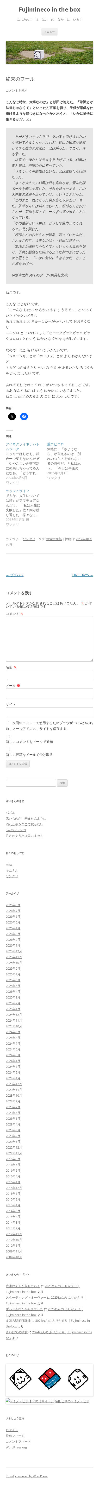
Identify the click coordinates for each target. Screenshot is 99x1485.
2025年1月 (13, 1009)
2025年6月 (13, 980)
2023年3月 (13, 1130)
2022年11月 (14, 1153)
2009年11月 (14, 1251)
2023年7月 (13, 1107)
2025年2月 (13, 1003)
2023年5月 (13, 1118)
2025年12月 (14, 951)
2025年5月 (13, 986)
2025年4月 (13, 991)
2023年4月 (13, 1124)
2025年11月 (14, 957)
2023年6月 (13, 1113)
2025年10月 (14, 963)
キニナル (12, 870)
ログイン (12, 1430)
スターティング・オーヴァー (26, 1297)
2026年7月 (13, 911)
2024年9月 (13, 1032)
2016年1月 (13, 1182)
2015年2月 (13, 1199)
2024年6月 (13, 1049)
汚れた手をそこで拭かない (24, 824)
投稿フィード (15, 1436)
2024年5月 (13, 1055)
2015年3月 (13, 1193)
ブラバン (15, 575)
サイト (11, 704)
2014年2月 (13, 1228)
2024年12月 (14, 1014)
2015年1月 (13, 1205)
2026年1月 (13, 945)
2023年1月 (13, 1141)
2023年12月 (14, 1084)
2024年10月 (14, 1026)
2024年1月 (13, 1078)
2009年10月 (14, 1257)
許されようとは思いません (24, 836)
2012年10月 (14, 1240)
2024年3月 (13, 1066)
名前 (11, 667)
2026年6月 (13, 916)
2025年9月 (13, 968)
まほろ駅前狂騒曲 (18, 1320)
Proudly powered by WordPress (27, 1476)
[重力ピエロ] (67, 461)
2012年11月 (14, 1234)
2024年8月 (13, 1038)
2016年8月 (13, 1159)
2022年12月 (14, 1147)
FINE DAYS (82, 575)
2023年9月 (13, 1101)
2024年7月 (13, 1043)
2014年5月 (13, 1211)
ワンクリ (29, 539)
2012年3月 (13, 1245)
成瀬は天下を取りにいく (23, 1286)
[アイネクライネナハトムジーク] (26, 463)
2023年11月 (14, 1089)
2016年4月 (13, 1176)
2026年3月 (13, 934)
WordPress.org (16, 1447)
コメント (15, 613)
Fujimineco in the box (49, 9)
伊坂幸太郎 (54, 539)
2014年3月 (13, 1222)
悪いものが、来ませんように (26, 818)
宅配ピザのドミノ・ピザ (72, 1401)
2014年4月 (13, 1216)
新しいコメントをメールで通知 (29, 741)
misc (9, 864)
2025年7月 (13, 974)
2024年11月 (14, 1020)
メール (13, 685)
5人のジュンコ (16, 830)
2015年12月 (14, 1188)
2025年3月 (13, 997)
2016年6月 (13, 1165)
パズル (10, 812)
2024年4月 (13, 1061)
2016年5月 (13, 1170)
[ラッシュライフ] (26, 507)
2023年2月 (13, 1136)
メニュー (49, 31)
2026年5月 (13, 922)
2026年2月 (13, 939)
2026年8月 (13, 905)
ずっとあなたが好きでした (24, 1309)
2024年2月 (13, 1072)
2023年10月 (14, 1095)
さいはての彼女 (17, 1332)
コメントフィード (18, 1441)
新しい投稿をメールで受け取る (29, 754)
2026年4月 (13, 928)
